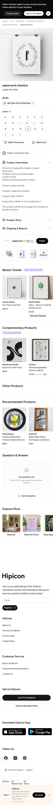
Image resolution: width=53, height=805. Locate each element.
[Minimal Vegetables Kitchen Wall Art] (41, 350)
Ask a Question (28, 496)
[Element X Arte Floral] (14, 350)
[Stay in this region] (48, 13)
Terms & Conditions (11, 630)
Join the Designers (26, 697)
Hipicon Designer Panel (27, 706)
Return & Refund (10, 663)
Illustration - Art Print (35, 21)
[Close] (49, 795)
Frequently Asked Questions (15, 668)
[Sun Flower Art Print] (14, 288)
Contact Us (7, 674)
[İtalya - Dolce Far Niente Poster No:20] (41, 288)
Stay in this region (33, 13)
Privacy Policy (8, 636)
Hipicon (5, 21)
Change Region (12, 13)
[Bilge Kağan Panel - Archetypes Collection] (41, 419)
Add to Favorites (16, 142)
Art (12, 21)
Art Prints (20, 21)
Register (8, 607)
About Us (6, 625)
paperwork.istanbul (10, 25)
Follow (42, 241)
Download (39, 795)
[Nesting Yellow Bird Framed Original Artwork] (14, 419)
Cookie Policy (8, 641)
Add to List (41, 142)
